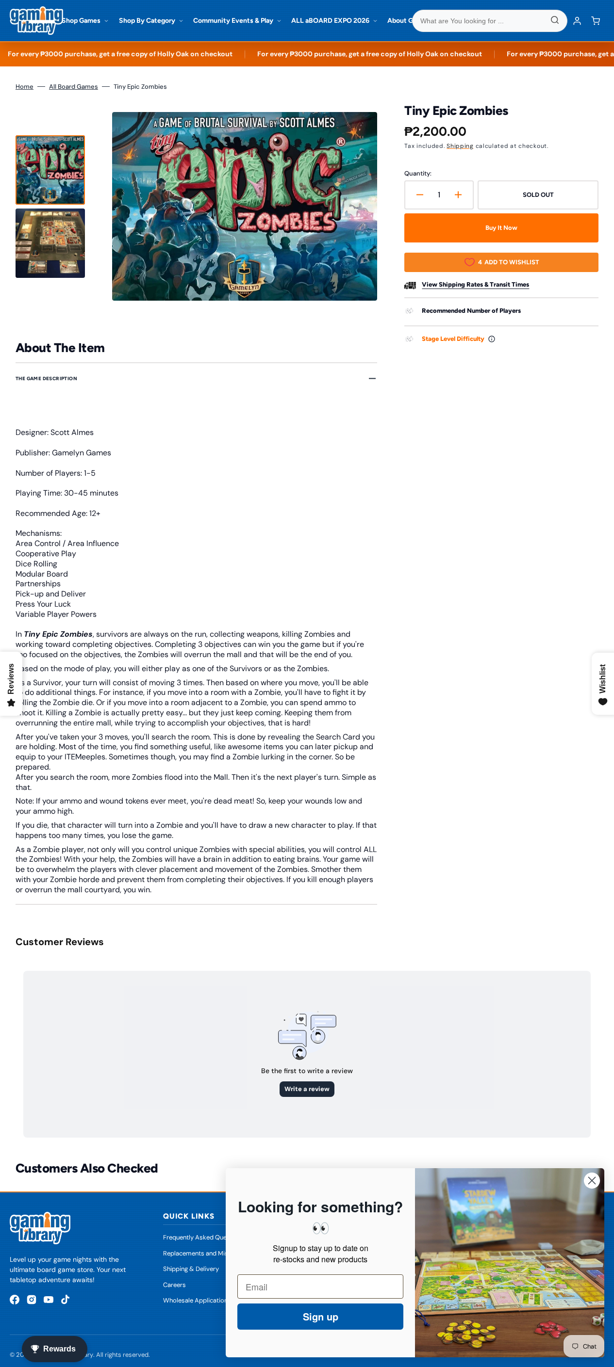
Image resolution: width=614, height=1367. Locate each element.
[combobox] (489, 21)
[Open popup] (492, 339)
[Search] (554, 21)
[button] (595, 21)
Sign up (320, 1316)
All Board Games (73, 86)
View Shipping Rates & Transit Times (475, 284)
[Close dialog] (591, 1180)
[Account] (577, 21)
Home (24, 86)
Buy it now (501, 227)
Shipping (460, 146)
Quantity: (417, 173)
